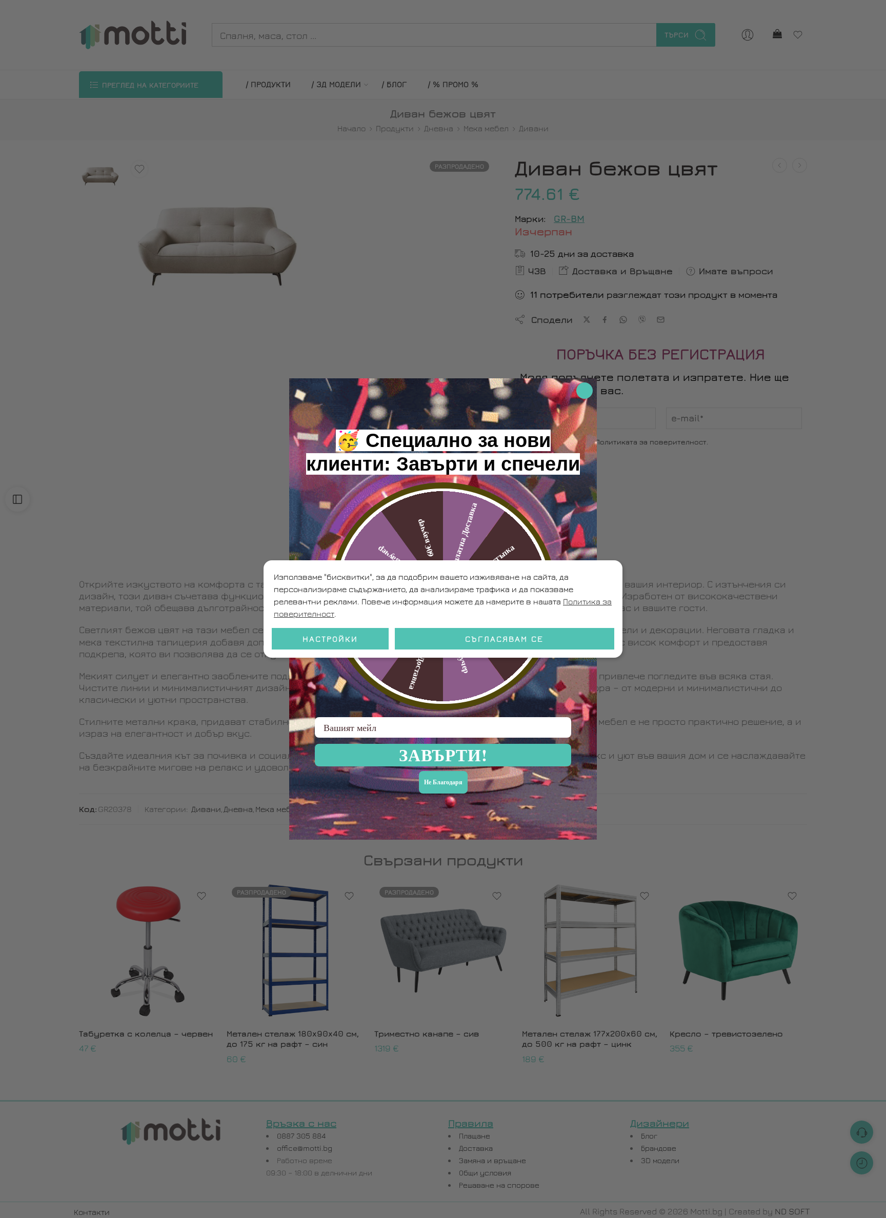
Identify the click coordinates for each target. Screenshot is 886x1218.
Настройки (330, 638)
